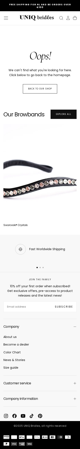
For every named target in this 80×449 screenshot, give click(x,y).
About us (10, 337)
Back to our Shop (40, 88)
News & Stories (14, 360)
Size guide (10, 367)
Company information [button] (20, 398)
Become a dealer (16, 344)
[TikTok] (31, 415)
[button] (6, 18)
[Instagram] (6, 415)
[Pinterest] (40, 415)
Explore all (63, 114)
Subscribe (64, 306)
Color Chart (12, 352)
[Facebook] (14, 415)
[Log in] (68, 18)
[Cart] (74, 18)
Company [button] (11, 326)
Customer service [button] (17, 383)
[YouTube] (23, 415)
